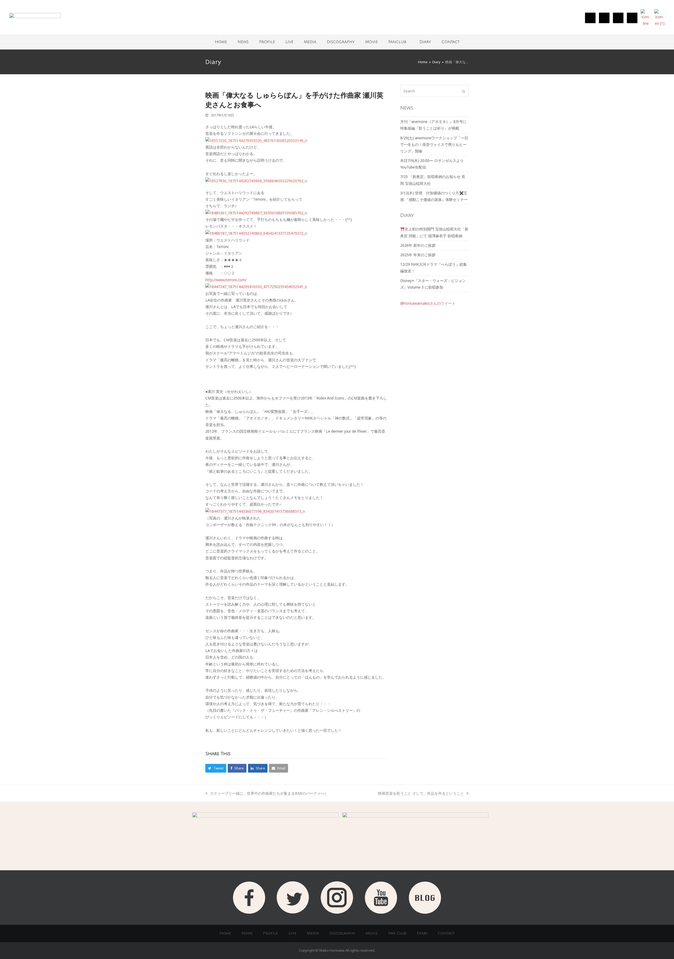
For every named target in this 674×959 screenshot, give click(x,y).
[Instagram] (590, 18)
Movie (371, 42)
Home (221, 42)
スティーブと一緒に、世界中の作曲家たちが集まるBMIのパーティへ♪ (268, 793)
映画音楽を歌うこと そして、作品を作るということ (421, 793)
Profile (267, 42)
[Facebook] (618, 18)
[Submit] (463, 91)
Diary (425, 42)
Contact (450, 42)
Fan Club (397, 933)
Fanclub (397, 42)
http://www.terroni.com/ (226, 279)
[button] (215, 768)
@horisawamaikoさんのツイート (427, 303)
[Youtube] (632, 18)
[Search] (434, 91)
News (243, 42)
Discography (341, 42)
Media (310, 42)
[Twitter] (604, 18)
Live (289, 42)
